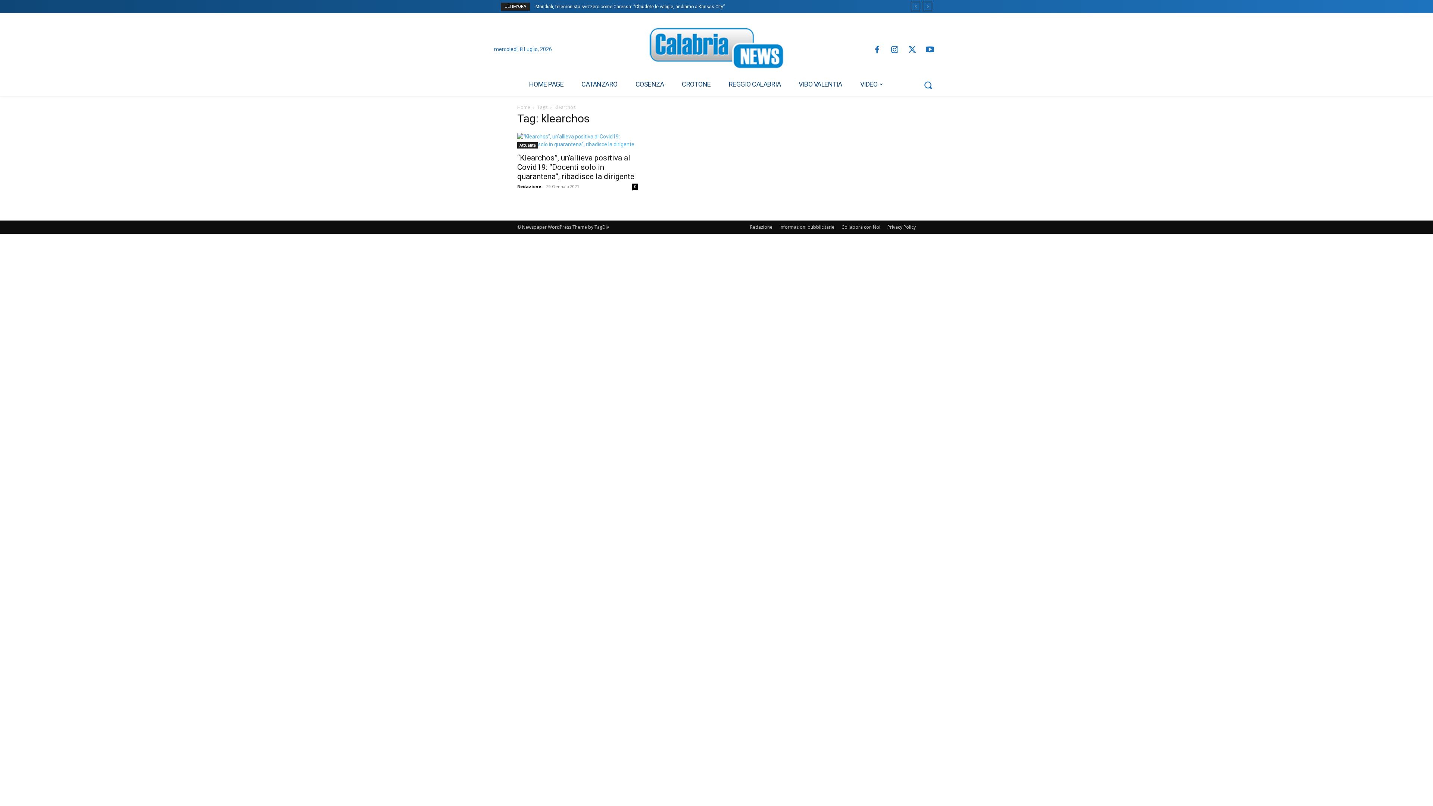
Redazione (529, 186)
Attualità (527, 145)
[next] (927, 6)
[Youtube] (930, 50)
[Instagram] (895, 50)
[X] (912, 50)
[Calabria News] (716, 50)
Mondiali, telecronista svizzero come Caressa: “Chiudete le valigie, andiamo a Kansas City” (630, 6)
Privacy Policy (901, 227)
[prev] (915, 6)
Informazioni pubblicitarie (807, 227)
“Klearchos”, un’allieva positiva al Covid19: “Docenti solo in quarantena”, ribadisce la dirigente (575, 167)
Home (523, 107)
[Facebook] (877, 50)
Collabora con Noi (861, 227)
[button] (928, 85)
